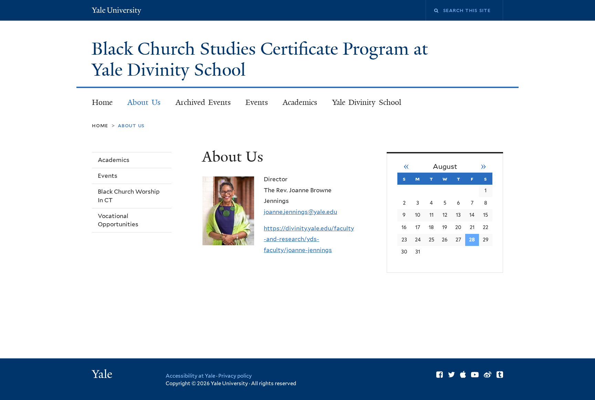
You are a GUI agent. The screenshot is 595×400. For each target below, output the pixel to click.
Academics (300, 102)
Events (257, 102)
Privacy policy (235, 376)
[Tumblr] (500, 374)
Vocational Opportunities (118, 220)
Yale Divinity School (366, 102)
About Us (144, 102)
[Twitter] (451, 374)
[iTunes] (463, 374)
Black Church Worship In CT (129, 196)
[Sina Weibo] (487, 374)
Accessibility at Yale (190, 376)
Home (102, 102)
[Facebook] (439, 374)
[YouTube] (475, 374)
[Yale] (103, 375)
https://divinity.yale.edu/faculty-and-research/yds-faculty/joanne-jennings (309, 239)
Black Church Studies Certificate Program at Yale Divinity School (260, 59)
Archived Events (203, 102)
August (445, 166)
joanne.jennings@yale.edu (300, 211)
